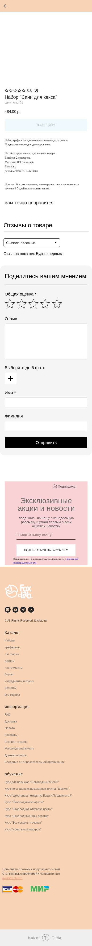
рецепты (11, 688)
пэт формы (12, 654)
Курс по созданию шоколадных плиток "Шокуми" (37, 788)
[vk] (31, 610)
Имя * (10, 392)
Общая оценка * (20, 294)
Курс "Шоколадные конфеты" (24, 802)
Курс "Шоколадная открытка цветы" (28, 809)
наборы (10, 640)
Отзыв (11, 318)
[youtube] (15, 610)
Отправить (46, 442)
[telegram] (23, 610)
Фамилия (14, 416)
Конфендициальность (19, 748)
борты (9, 674)
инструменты (14, 667)
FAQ (7, 714)
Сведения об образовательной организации (35, 762)
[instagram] (8, 610)
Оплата (10, 728)
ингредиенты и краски (19, 681)
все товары (12, 694)
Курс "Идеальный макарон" (23, 829)
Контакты (11, 735)
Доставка (11, 721)
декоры (10, 661)
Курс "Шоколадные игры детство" (27, 816)
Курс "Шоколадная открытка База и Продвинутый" (38, 795)
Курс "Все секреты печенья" (23, 822)
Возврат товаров (16, 742)
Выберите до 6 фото (25, 367)
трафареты (12, 647)
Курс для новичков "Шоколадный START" (32, 782)
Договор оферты (16, 755)
